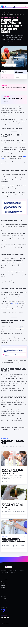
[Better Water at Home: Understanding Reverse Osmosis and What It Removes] (14, 526)
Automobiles (3, 589)
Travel (2, 591)
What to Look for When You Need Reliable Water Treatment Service (12, 471)
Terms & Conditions (5, 600)
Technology (3, 583)
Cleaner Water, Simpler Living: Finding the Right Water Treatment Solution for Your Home (13, 207)
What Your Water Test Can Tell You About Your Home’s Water (12, 505)
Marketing (3, 585)
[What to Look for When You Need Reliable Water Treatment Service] (14, 458)
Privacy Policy (4, 598)
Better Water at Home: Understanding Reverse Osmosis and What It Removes (13, 540)
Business (2, 581)
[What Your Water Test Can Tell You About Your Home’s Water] (14, 492)
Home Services (7, 12)
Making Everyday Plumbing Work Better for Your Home (13, 355)
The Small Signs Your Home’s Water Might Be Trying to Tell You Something (13, 212)
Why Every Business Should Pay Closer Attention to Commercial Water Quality (12, 203)
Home (2, 12)
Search (22, 6)
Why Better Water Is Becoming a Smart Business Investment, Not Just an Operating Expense (13, 350)
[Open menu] (25, 6)
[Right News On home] (10, 6)
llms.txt (2, 602)
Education (3, 587)
